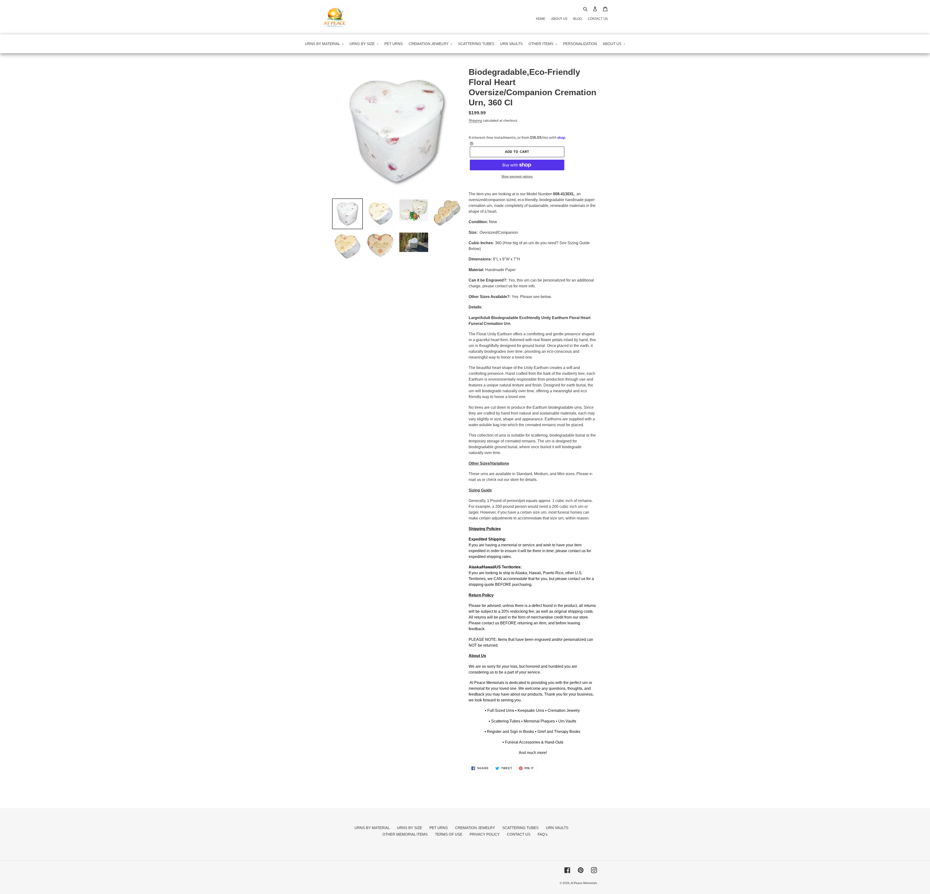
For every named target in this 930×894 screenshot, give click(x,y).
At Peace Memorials (584, 883)
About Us (559, 19)
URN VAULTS (557, 828)
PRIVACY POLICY (485, 834)
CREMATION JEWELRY (475, 828)
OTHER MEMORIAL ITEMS (405, 834)
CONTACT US (518, 834)
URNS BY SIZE (409, 828)
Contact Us (598, 19)
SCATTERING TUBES (520, 828)
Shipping (475, 120)
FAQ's (543, 834)
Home (540, 19)
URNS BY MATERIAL (372, 828)
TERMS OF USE (448, 834)
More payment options (517, 176)
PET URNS (438, 828)
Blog (577, 19)
